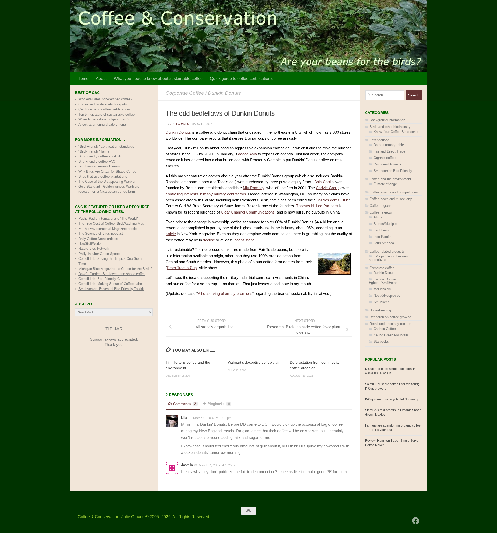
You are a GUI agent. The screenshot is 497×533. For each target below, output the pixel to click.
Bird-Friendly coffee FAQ (96, 161)
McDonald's (382, 289)
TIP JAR (114, 328)
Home (83, 78)
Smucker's (381, 302)
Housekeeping (380, 310)
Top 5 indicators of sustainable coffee (106, 114)
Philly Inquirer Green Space (99, 254)
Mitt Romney (253, 188)
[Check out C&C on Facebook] (415, 520)
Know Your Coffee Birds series (396, 132)
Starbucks (381, 342)
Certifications (379, 140)
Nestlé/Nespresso (387, 296)
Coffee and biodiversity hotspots (102, 104)
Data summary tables (390, 145)
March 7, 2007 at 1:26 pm (218, 465)
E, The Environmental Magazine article (107, 229)
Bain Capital (324, 182)
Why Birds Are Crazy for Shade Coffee (107, 171)
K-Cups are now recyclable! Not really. (392, 399)
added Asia (247, 154)
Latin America (384, 243)
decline (209, 240)
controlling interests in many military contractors (206, 194)
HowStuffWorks (90, 244)
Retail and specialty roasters (391, 324)
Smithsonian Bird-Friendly (393, 171)
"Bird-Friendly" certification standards (106, 146)
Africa (378, 217)
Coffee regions (380, 206)
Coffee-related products (387, 251)
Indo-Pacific (382, 237)
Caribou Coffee (385, 329)
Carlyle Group (327, 188)
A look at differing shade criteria (102, 124)
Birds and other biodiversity (390, 127)
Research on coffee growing (390, 317)
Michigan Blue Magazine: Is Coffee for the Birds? (115, 269)
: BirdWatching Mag (111, 223)
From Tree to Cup (182, 268)
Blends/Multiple (385, 224)
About (101, 78)
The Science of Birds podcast (100, 233)
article (171, 234)
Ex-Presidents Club (331, 200)
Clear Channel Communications (248, 212)
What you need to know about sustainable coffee (158, 78)
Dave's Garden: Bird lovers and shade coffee (111, 274)
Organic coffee (385, 158)
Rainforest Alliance (387, 164)
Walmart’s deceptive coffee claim (254, 362)
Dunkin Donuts (224, 93)
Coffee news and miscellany (391, 199)
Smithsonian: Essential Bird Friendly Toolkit (111, 289)
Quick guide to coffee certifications (241, 78)
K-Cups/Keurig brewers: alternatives (389, 258)
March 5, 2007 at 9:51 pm (212, 418)
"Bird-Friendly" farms (93, 151)
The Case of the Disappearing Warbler (106, 182)
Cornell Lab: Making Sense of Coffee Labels (111, 284)
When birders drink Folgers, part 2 (103, 119)
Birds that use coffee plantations (102, 176)
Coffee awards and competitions (394, 192)
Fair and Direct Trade (389, 151)
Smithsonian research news (99, 166)
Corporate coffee (185, 93)
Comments (184, 404)
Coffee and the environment (390, 179)
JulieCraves (179, 123)
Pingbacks (219, 404)
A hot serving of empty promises (225, 294)
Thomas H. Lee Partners (317, 206)
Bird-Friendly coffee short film (100, 156)
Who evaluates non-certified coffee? (105, 99)
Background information (387, 120)
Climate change (385, 184)
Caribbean (381, 230)
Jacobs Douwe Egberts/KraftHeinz (383, 281)
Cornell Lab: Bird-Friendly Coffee (102, 279)
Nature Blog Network (93, 248)
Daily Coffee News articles (98, 239)
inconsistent (243, 240)
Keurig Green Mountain (391, 335)
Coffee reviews (381, 212)
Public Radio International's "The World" (108, 218)
